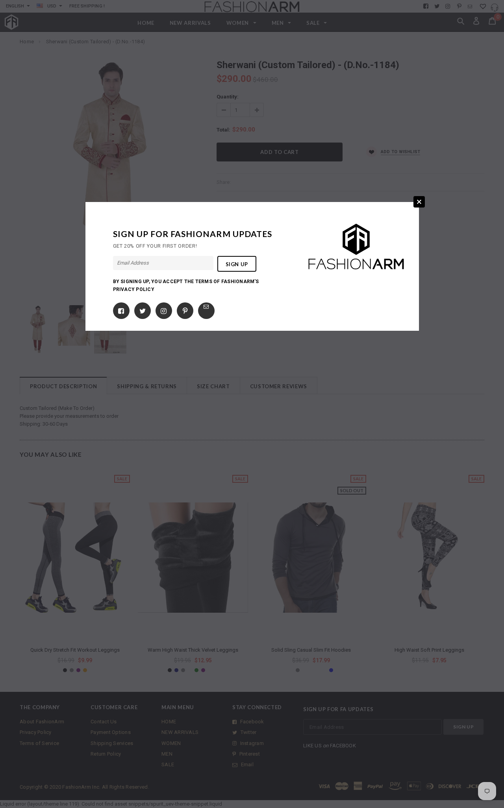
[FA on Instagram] (164, 309)
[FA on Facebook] (121, 309)
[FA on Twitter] (142, 309)
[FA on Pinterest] (185, 309)
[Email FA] (206, 306)
